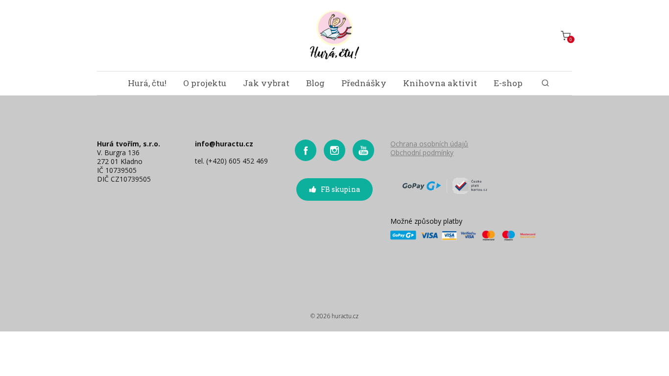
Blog (315, 83)
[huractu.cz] (334, 35)
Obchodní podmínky (422, 152)
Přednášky (363, 83)
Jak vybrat (266, 83)
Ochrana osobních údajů (429, 143)
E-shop (508, 83)
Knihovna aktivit (440, 83)
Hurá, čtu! (147, 83)
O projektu (204, 83)
